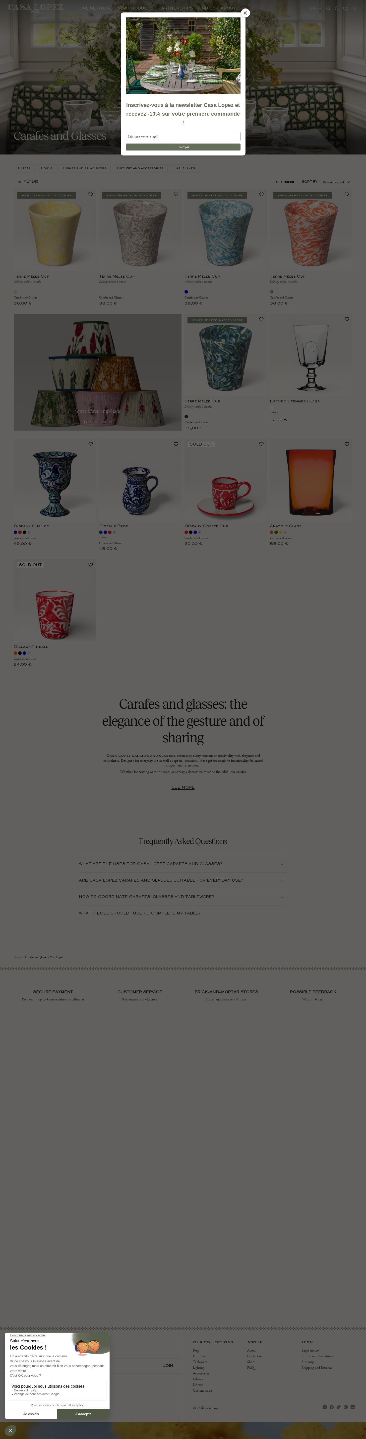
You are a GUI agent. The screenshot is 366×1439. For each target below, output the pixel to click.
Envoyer (183, 147)
